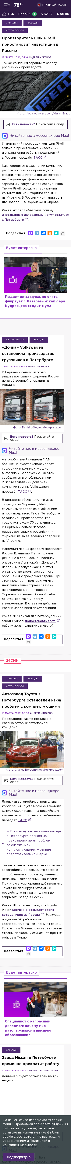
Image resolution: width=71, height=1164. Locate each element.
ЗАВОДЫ (32, 23)
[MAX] (30, 233)
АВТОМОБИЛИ (15, 30)
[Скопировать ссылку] (62, 233)
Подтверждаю (18, 1157)
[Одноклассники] (50, 233)
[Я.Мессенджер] (56, 233)
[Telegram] (37, 233)
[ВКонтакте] (43, 233)
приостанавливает (40, 621)
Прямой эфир (54, 5)
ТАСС (38, 157)
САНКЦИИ (12, 23)
